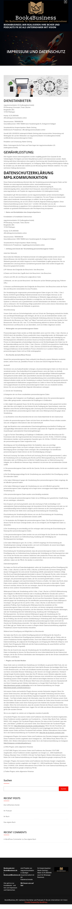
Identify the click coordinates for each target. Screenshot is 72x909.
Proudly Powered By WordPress (36, 902)
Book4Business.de (10, 870)
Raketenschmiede (27, 879)
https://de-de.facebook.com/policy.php (51, 733)
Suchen (8, 780)
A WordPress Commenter (13, 839)
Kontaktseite (8, 885)
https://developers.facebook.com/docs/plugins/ (29, 726)
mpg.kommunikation (27, 870)
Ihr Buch (6, 816)
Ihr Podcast (8, 811)
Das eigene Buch (9, 822)
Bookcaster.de (9, 868)
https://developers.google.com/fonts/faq (17, 685)
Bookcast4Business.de (12, 875)
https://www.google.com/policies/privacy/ (17, 687)
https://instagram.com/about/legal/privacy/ (17, 743)
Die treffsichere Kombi (12, 805)
